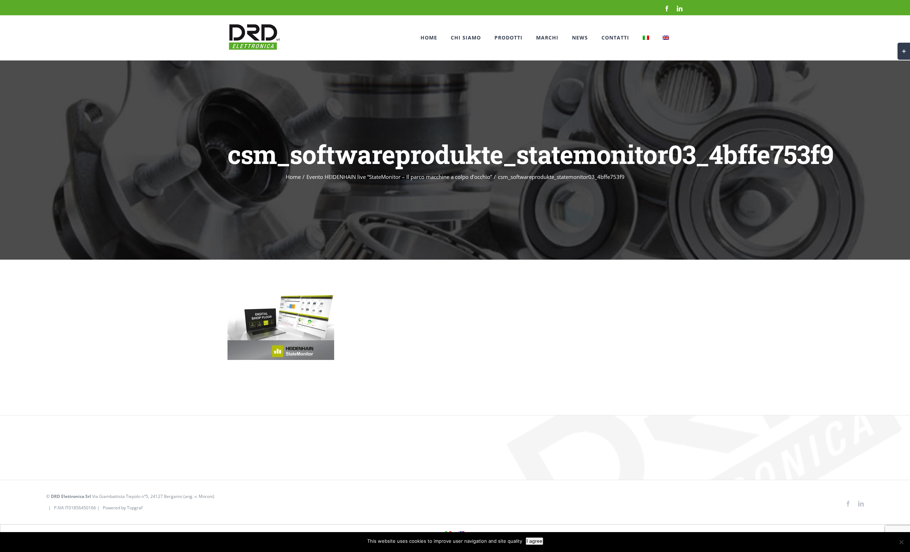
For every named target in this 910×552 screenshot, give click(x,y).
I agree (534, 541)
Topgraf (135, 508)
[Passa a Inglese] (666, 37)
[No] (901, 542)
